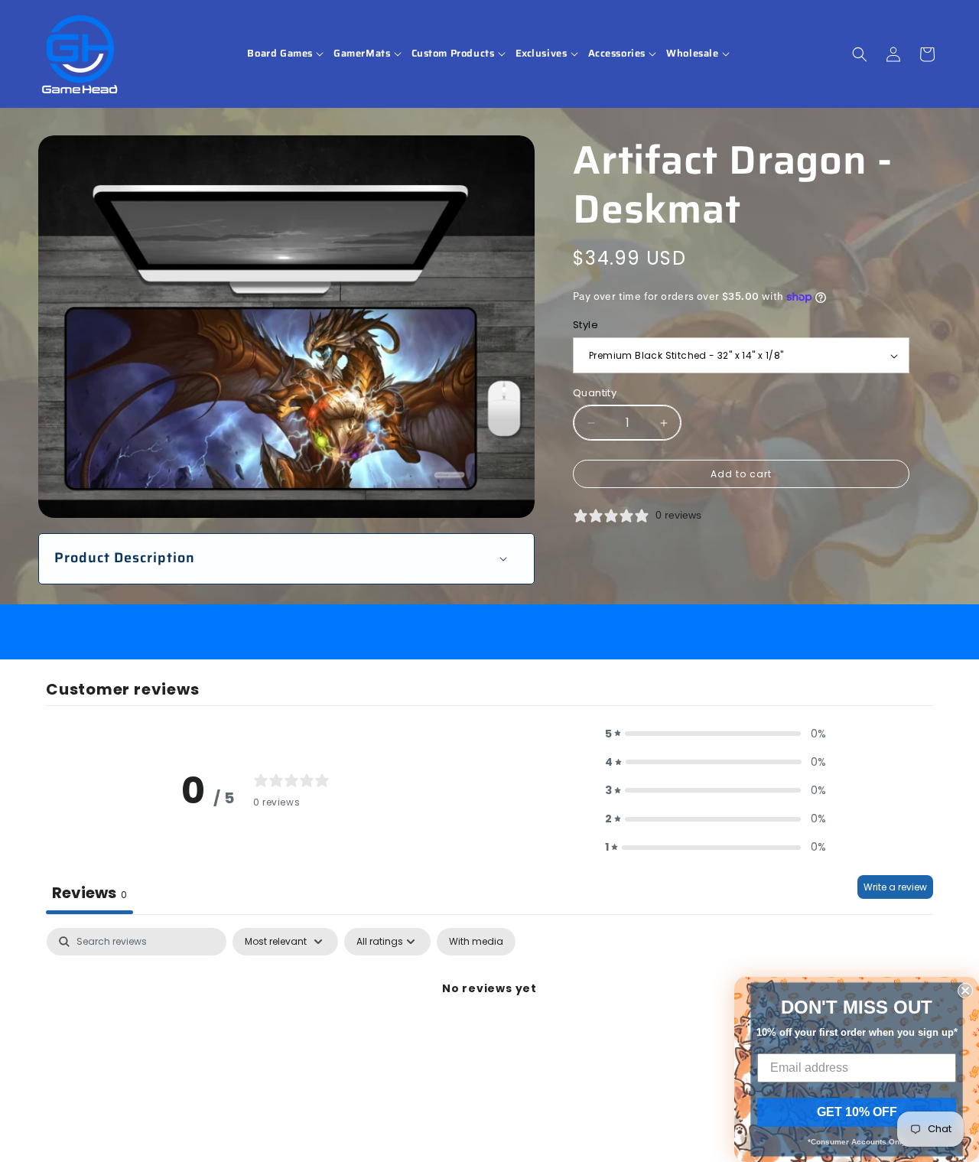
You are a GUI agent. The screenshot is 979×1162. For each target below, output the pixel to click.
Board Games (280, 53)
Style (585, 325)
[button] (286, 54)
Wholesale (692, 53)
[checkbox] (476, 941)
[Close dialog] (965, 990)
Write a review (895, 886)
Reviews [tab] (89, 892)
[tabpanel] (489, 1040)
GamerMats (361, 53)
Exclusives (542, 53)
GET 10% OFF (857, 1111)
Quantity (594, 393)
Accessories (617, 53)
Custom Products (453, 53)
